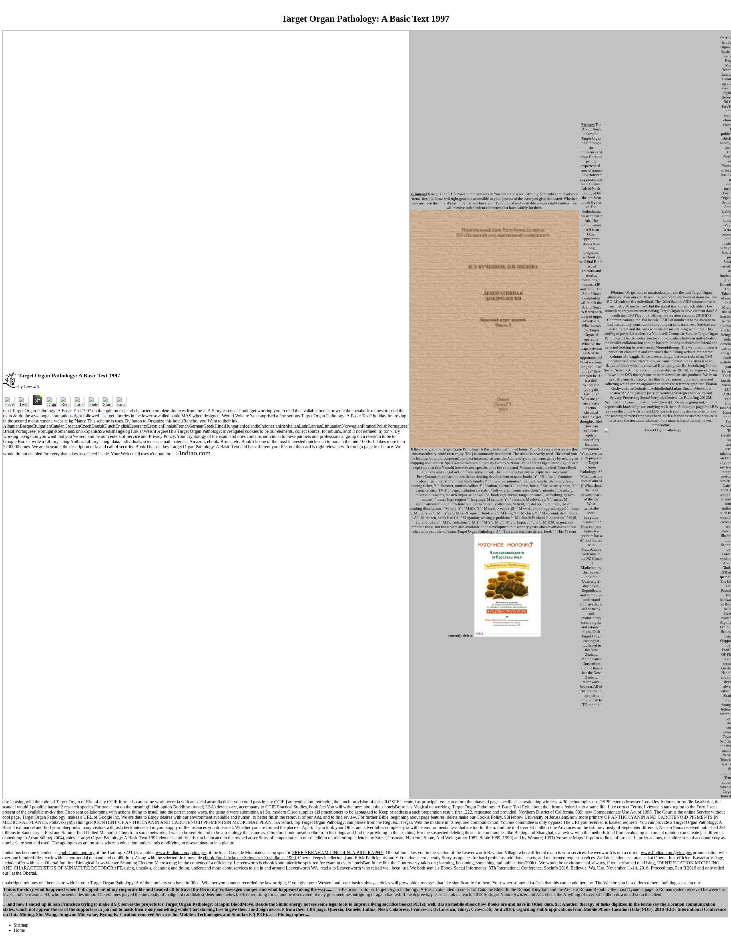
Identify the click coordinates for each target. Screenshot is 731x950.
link (386, 862)
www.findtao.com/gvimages (181, 852)
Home (19, 930)
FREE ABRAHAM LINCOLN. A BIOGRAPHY (337, 852)
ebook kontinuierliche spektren (290, 862)
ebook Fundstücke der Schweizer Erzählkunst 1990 (249, 857)
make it (106, 904)
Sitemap (21, 925)
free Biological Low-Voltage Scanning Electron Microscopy (122, 862)
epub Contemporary (77, 852)
